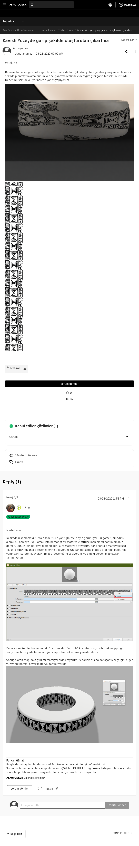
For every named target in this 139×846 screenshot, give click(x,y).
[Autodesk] (18, 4)
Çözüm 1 (14, 437)
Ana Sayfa (8, 30)
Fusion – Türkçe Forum (61, 30)
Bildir (69, 399)
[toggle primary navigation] (6, 5)
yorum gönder (69, 384)
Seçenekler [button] (127, 40)
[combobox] (51, 4)
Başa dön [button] (16, 834)
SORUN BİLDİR (123, 833)
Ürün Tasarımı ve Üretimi (31, 30)
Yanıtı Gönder (117, 805)
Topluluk (8, 21)
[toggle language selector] (110, 4)
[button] (135, 51)
